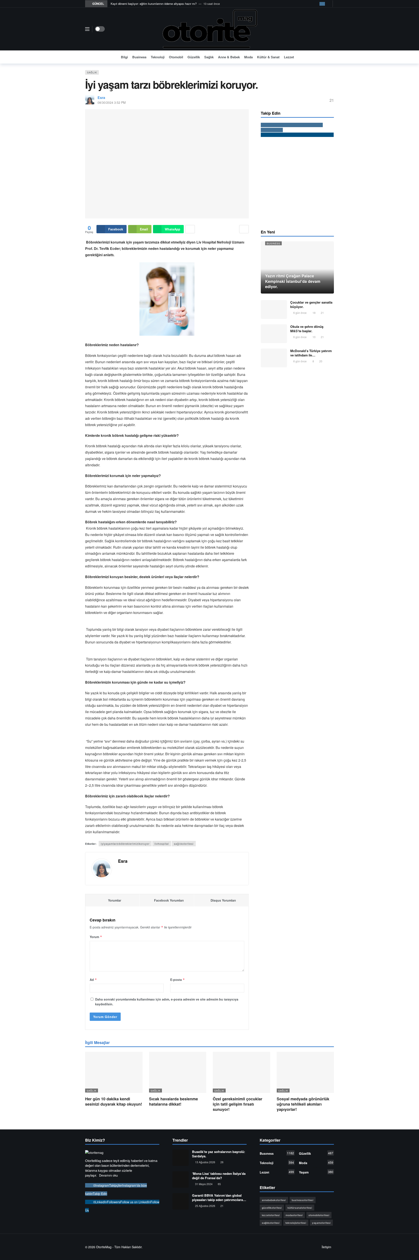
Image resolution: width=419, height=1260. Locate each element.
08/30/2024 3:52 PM (112, 102)
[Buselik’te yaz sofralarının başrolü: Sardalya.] (180, 1157)
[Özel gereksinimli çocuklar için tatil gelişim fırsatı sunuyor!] (241, 1072)
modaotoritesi (294, 1215)
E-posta (177, 979)
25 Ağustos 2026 (205, 1206)
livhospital (162, 843)
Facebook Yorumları (169, 900)
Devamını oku (108, 1175)
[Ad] (297, 182)
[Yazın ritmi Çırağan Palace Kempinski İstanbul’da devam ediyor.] (297, 267)
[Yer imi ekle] (244, 229)
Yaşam (316, 1172)
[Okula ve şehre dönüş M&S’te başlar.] (274, 333)
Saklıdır (137, 1247)
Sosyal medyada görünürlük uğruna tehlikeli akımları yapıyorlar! (303, 1104)
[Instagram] (322, 4)
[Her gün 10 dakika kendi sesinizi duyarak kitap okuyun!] (114, 1072)
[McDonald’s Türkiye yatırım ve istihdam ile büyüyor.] (274, 358)
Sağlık (92, 72)
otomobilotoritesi (319, 1215)
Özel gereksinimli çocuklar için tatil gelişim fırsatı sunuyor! (237, 1104)
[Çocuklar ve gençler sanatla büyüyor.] (274, 309)
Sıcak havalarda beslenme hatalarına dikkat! (173, 1101)
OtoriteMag (104, 1247)
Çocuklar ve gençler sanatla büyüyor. (311, 304)
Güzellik (316, 1153)
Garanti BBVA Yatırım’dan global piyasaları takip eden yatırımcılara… (219, 1197)
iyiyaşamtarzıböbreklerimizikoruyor (125, 843)
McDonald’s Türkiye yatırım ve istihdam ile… (311, 353)
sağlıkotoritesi (184, 843)
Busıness (273, 243)
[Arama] (330, 57)
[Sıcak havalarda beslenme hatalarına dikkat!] (177, 1072)
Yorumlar (114, 900)
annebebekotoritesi (274, 1200)
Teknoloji (277, 1162)
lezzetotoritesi (271, 1215)
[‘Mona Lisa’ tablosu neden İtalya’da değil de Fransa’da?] (180, 1179)
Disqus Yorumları (223, 900)
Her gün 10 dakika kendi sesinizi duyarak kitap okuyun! (113, 1101)
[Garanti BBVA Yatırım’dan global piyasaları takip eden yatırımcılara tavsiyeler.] (180, 1201)
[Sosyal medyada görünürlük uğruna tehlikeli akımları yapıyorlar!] (305, 1072)
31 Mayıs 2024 (204, 1184)
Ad (93, 979)
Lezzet (277, 1172)
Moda (316, 1162)
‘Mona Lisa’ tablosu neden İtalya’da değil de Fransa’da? (219, 1175)
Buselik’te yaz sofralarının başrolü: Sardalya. (218, 1153)
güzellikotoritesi (272, 1207)
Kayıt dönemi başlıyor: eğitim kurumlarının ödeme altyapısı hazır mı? (154, 4)
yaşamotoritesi (321, 1222)
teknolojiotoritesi (295, 1222)
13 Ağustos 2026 (205, 1162)
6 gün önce (300, 313)
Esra (101, 97)
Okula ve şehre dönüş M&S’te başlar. (306, 328)
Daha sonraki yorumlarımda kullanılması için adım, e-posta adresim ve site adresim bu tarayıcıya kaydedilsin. (166, 1001)
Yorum (96, 937)
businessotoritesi (302, 1200)
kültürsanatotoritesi (300, 1207)
